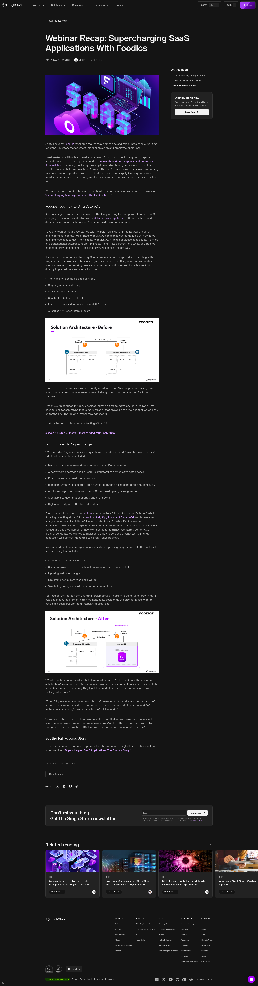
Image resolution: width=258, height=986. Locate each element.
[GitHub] (177, 979)
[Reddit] (191, 979)
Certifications (186, 951)
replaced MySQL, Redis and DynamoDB (110, 517)
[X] (164, 979)
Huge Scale (140, 940)
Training (184, 945)
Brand (203, 929)
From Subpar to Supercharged (187, 80)
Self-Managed (164, 945)
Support (118, 951)
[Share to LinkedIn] (64, 786)
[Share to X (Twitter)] (58, 786)
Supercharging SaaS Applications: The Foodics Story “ (98, 750)
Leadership (205, 945)
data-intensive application (110, 218)
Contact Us (206, 961)
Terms (82, 979)
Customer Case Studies (145, 929)
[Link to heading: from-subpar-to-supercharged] (43, 444)
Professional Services (123, 945)
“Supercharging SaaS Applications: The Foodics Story (77, 195)
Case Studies (61, 21)
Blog (51, 21)
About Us (205, 924)
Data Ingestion (120, 934)
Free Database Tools (189, 961)
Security (118, 929)
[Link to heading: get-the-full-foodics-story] (43, 738)
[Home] (12, 5)
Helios (161, 934)
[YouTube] (170, 979)
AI (136, 934)
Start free (248, 5)
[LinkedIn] (157, 979)
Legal (203, 956)
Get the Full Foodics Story (185, 85)
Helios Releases (165, 940)
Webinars (185, 940)
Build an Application (167, 929)
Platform (118, 924)
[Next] (210, 845)
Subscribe (195, 812)
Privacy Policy (196, 820)
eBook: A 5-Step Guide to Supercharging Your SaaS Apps (80, 432)
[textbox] (164, 813)
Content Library (187, 924)
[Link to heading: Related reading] (43, 845)
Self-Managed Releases (168, 951)
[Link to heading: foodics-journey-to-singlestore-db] (43, 206)
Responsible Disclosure (104, 979)
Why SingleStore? (143, 924)
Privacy (75, 979)
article (88, 513)
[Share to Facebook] (70, 786)
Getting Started (165, 924)
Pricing (117, 940)
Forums (184, 929)
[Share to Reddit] (77, 786)
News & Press (207, 940)
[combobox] (74, 969)
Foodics (69, 144)
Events (184, 934)
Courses (184, 956)
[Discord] (184, 979)
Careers (204, 951)
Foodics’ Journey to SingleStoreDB (189, 75)
